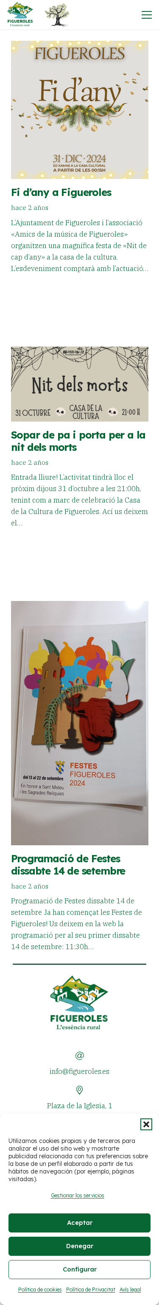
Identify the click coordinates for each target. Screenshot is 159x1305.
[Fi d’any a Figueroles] (79, 110)
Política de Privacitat (90, 1289)
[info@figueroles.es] (79, 1056)
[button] (146, 1124)
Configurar (80, 1269)
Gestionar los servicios (77, 1195)
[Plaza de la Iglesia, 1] (79, 1090)
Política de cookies (40, 1289)
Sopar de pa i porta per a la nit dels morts (78, 440)
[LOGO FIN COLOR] (20, 15)
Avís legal (130, 1289)
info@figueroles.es (79, 1071)
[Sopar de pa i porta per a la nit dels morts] (79, 384)
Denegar (79, 1246)
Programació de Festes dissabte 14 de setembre (68, 864)
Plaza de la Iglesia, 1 (79, 1105)
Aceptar (79, 1222)
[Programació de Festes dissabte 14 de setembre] (79, 723)
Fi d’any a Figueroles (61, 192)
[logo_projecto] (57, 15)
